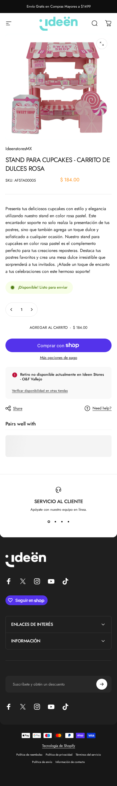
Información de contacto (70, 762)
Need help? (102, 408)
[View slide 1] (48, 522)
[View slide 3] (62, 522)
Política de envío (42, 762)
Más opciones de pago (58, 357)
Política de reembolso (29, 755)
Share (17, 408)
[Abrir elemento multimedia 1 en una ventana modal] (101, 43)
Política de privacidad (59, 755)
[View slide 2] (55, 522)
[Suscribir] (101, 684)
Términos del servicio (88, 755)
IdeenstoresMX (18, 149)
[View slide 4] (68, 522)
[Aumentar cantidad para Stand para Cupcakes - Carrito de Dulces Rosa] (31, 309)
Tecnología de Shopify (58, 745)
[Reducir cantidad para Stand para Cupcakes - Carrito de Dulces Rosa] (11, 309)
